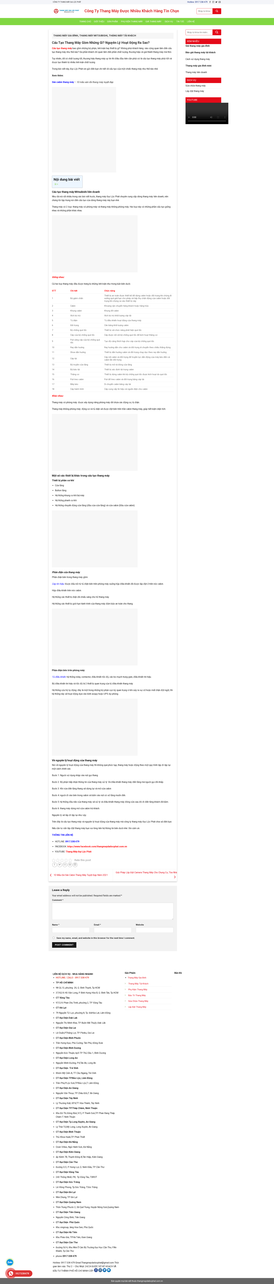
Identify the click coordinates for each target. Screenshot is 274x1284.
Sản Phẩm (112, 21)
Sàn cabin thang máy (63, 82)
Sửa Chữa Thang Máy (138, 1001)
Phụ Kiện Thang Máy (137, 989)
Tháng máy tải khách (122, 35)
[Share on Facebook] (54, 864)
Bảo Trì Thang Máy (137, 995)
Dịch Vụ (169, 21)
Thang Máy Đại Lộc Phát (78, 851)
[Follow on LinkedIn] (109, 1270)
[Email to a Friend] (65, 864)
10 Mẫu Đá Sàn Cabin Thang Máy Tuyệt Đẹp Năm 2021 (80, 875)
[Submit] (217, 11)
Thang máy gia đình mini (198, 65)
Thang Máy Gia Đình (137, 978)
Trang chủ (85, 21)
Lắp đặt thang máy (195, 91)
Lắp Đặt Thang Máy (137, 1007)
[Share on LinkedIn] (75, 864)
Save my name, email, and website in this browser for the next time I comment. (96, 938)
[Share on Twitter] (59, 864)
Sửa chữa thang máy (196, 85)
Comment (57, 900)
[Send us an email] (220, 2)
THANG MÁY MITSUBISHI (93, 35)
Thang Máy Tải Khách (138, 984)
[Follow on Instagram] (213, 2)
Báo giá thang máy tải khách (200, 52)
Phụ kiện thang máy (132, 21)
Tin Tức (180, 21)
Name (55, 925)
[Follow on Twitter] (216, 2)
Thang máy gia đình (65, 35)
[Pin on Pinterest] (70, 864)
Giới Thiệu (99, 21)
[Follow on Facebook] (210, 2)
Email (97, 925)
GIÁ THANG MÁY (153, 21)
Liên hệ (191, 21)
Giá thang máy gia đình (198, 46)
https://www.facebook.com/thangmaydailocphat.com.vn (97, 846)
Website (140, 925)
